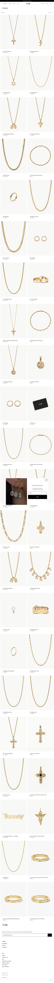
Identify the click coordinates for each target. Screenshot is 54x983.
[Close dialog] (46, 480)
